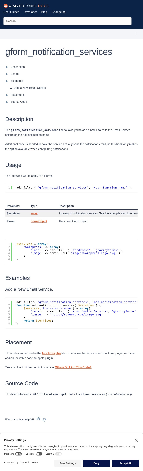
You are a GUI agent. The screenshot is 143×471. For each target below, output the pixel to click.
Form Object (39, 221)
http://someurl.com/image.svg (76, 314)
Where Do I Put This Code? (73, 367)
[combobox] (67, 21)
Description (17, 66)
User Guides (11, 11)
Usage (14, 73)
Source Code (18, 101)
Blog (44, 11)
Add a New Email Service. (30, 87)
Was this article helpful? (19, 419)
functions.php (51, 353)
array (34, 213)
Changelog (59, 11)
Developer (30, 11)
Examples (16, 80)
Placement (17, 94)
